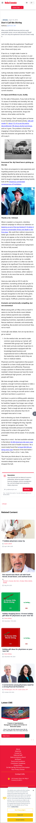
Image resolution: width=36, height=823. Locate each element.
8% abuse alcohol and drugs (22, 126)
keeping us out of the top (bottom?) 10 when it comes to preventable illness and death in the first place (17, 229)
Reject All (20, 815)
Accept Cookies (20, 820)
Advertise (18, 751)
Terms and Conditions (18, 761)
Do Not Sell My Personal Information (18, 767)
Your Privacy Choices (18, 769)
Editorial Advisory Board (18, 757)
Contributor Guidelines (18, 763)
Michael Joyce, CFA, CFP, (10, 689)
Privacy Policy (18, 765)
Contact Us (18, 753)
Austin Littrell (8, 543)
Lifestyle (4, 504)
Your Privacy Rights (20, 810)
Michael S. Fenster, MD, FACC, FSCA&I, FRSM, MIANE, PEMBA (17, 581)
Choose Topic (16, 7)
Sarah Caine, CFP (23, 689)
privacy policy (6, 494)
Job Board (18, 759)
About (18, 749)
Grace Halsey (8, 618)
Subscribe (27, 489)
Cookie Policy (14, 806)
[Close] (33, 790)
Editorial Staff (18, 755)
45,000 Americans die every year (22, 442)
